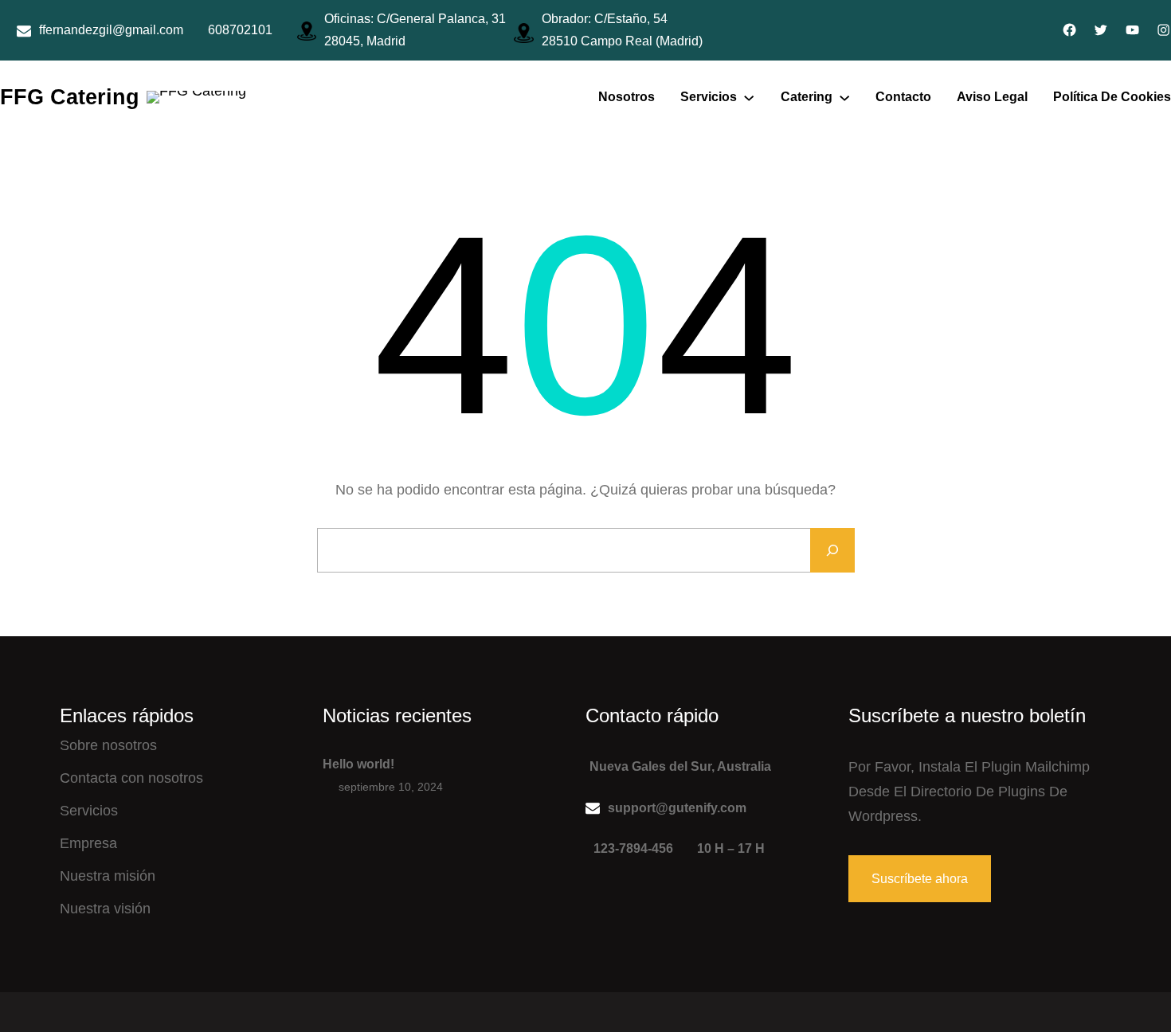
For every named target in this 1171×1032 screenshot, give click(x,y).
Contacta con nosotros (131, 778)
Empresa (88, 843)
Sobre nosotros (108, 745)
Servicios (89, 811)
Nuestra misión (107, 876)
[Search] (832, 550)
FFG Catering (69, 96)
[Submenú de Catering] (844, 97)
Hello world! (358, 764)
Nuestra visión (105, 909)
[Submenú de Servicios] (748, 97)
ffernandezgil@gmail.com (111, 30)
